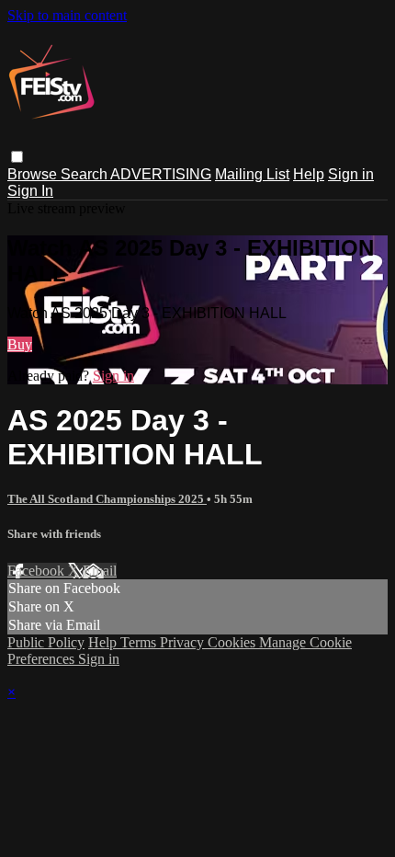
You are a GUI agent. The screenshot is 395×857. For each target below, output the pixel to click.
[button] (17, 157)
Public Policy (46, 642)
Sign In (30, 191)
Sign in (351, 174)
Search (85, 174)
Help (308, 174)
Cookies (233, 642)
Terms (140, 642)
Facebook (37, 570)
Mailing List (252, 174)
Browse (34, 174)
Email (100, 570)
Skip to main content (67, 15)
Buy (19, 344)
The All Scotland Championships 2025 (107, 499)
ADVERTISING (160, 174)
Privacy (184, 642)
